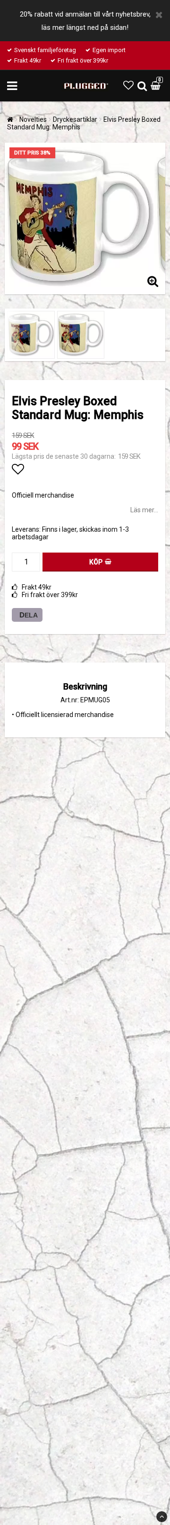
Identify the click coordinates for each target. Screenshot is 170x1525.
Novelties (33, 119)
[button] (128, 85)
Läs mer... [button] (144, 510)
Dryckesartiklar (75, 119)
